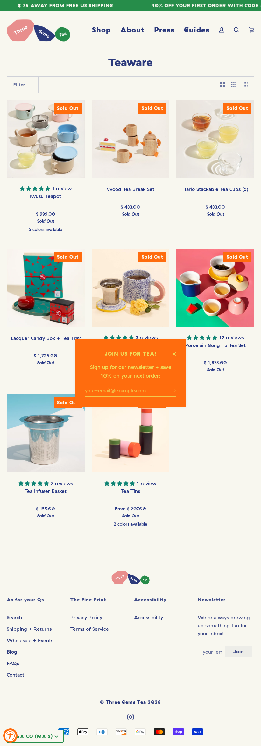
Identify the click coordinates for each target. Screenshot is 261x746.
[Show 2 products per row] (222, 85)
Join (238, 652)
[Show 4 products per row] (246, 85)
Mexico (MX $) (32, 736)
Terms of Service (89, 629)
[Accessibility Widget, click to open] (10, 735)
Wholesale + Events (30, 640)
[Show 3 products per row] (234, 85)
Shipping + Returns (29, 629)
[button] (36, 188)
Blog (12, 652)
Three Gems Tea (126, 702)
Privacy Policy (86, 617)
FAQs (13, 663)
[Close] (176, 350)
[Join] (167, 390)
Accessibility (148, 617)
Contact (15, 674)
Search (14, 617)
